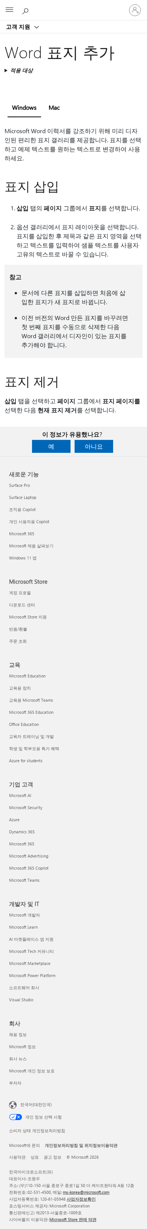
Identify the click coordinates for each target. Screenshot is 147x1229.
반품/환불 (18, 629)
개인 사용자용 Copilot (29, 521)
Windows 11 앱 (23, 558)
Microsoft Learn (23, 927)
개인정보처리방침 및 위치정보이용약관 (81, 1145)
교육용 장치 (20, 688)
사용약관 (17, 1157)
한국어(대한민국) (36, 1104)
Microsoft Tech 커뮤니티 (31, 951)
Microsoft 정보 (22, 1046)
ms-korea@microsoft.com (86, 1192)
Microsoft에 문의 (24, 1145)
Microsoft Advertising (28, 856)
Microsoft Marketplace (30, 963)
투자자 (15, 1083)
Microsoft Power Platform (32, 975)
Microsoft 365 (21, 533)
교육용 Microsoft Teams (31, 700)
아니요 (94, 446)
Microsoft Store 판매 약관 (72, 1219)
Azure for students (26, 760)
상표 (35, 1157)
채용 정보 (18, 1034)
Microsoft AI (20, 795)
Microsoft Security (25, 807)
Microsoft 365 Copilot (29, 868)
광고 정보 (52, 1157)
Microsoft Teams (24, 880)
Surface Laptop (22, 497)
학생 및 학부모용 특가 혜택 (34, 748)
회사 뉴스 (18, 1058)
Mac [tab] (54, 107)
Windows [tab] (24, 107)
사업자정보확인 (81, 1199)
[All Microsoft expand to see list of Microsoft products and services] (9, 10)
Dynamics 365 (22, 831)
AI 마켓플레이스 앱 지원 (31, 939)
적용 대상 (21, 70)
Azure (14, 819)
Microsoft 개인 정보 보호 (32, 1071)
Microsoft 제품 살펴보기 (31, 545)
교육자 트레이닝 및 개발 (31, 736)
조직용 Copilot (22, 509)
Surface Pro (19, 485)
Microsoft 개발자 (24, 915)
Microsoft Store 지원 (28, 617)
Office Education (24, 724)
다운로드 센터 (22, 605)
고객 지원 (19, 26)
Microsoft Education (27, 676)
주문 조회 (18, 641)
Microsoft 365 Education (31, 712)
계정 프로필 (20, 592)
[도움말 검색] (26, 10)
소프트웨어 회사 (24, 987)
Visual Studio (21, 999)
